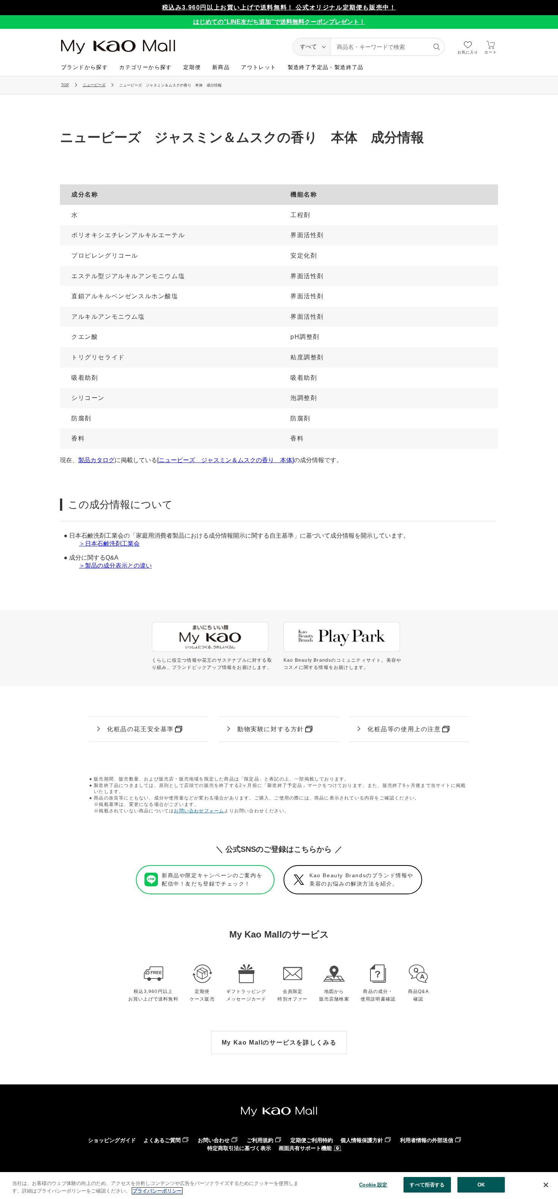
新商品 (221, 67)
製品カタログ (96, 460)
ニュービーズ (94, 85)
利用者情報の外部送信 (426, 1140)
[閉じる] (546, 1185)
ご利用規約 (260, 1140)
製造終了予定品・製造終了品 (326, 67)
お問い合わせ (214, 1140)
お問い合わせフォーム (199, 810)
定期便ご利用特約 (311, 1140)
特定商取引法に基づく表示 (239, 1148)
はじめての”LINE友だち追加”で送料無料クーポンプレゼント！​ (279, 22)
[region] (279, 1185)
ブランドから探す (84, 67)
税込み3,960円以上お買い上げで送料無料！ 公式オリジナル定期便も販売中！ (279, 7)
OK (481, 1185)
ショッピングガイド (112, 1140)
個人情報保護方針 (361, 1140)
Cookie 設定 (373, 1185)
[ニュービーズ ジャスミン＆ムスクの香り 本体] (225, 460)
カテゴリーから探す (145, 67)
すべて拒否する (427, 1185)
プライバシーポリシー (157, 1191)
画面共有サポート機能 (305, 1148)
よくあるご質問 (162, 1140)
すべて (308, 46)
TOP (65, 85)
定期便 (192, 67)
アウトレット (258, 67)
